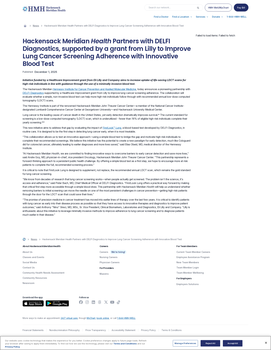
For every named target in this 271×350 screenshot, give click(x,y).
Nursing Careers (108, 257)
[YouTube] (112, 302)
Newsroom (28, 283)
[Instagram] (87, 302)
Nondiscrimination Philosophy (64, 330)
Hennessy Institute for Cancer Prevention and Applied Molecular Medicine (94, 89)
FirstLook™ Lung (112, 127)
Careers (104, 252)
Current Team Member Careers (193, 252)
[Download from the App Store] (33, 303)
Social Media (30, 262)
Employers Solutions (187, 284)
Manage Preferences (185, 343)
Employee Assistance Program (193, 257)
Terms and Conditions (125, 343)
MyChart (91, 318)
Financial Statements (33, 330)
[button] (161, 17)
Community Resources (35, 278)
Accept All (233, 343)
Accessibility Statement (123, 330)
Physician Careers (110, 262)
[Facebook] (81, 302)
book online (103, 318)
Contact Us (29, 267)
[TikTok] (118, 302)
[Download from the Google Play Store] (57, 303)
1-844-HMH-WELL (126, 318)
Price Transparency (95, 330)
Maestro (104, 273)
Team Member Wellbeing (190, 272)
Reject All (210, 343)
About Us (27, 252)
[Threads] (100, 302)
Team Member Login (187, 267)
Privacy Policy (148, 330)
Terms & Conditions (172, 330)
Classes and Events (33, 257)
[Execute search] (200, 7)
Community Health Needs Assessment (43, 272)
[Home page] (25, 26)
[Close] (266, 342)
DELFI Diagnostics (33, 92)
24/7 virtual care (69, 318)
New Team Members (187, 262)
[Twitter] (106, 302)
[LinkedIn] (93, 302)
